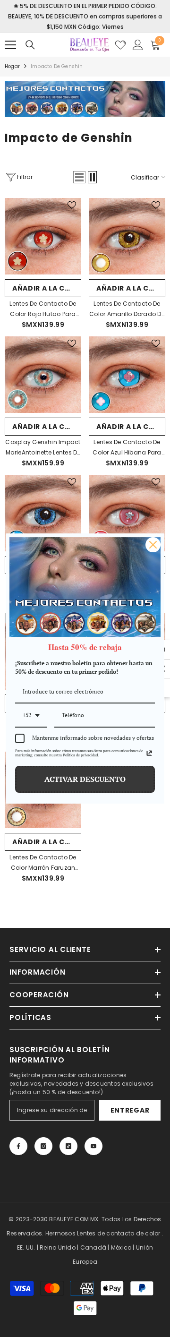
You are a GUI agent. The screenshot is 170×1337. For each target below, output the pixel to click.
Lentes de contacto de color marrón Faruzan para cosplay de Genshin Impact (43, 863)
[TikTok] (68, 1146)
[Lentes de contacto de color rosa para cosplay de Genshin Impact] (127, 513)
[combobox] (31, 715)
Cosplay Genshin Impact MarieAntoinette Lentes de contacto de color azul (42, 448)
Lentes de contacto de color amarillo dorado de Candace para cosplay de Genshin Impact (127, 309)
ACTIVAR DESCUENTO (85, 779)
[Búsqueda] (30, 45)
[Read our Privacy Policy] (149, 753)
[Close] (153, 544)
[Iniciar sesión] (138, 45)
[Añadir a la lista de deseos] (72, 205)
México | (123, 1247)
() (120, 45)
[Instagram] (43, 1146)
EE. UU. (26, 1247)
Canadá (93, 1247)
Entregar (130, 1110)
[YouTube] (93, 1146)
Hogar (12, 66)
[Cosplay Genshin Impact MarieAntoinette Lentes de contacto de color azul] (43, 374)
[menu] (10, 45)
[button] (79, 177)
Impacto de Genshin (57, 66)
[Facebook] (18, 1146)
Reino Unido (58, 1247)
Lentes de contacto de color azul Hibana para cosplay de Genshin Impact (127, 448)
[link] (85, 99)
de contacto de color (129, 1233)
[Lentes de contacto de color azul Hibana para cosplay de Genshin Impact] (127, 374)
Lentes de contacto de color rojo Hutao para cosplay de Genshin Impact (42, 309)
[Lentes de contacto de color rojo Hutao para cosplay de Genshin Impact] (43, 236)
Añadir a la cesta (46, 288)
